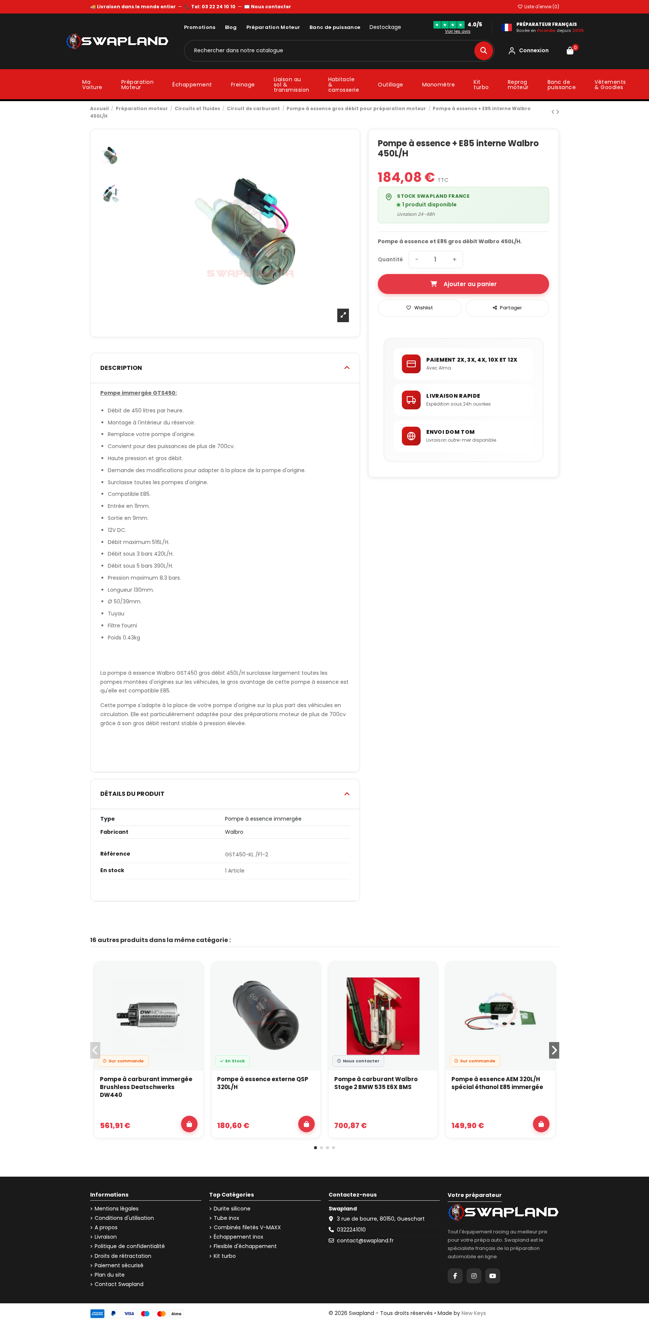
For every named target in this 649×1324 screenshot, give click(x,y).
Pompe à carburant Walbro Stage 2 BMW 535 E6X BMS (376, 1083)
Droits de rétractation (123, 1256)
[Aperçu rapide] (193, 992)
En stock (112, 870)
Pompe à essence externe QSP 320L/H (262, 1083)
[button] (315, 1147)
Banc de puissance (334, 27)
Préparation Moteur (273, 27)
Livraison (106, 1237)
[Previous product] (553, 112)
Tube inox (226, 1218)
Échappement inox (238, 1237)
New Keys (474, 1313)
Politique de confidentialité (130, 1246)
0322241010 (351, 1229)
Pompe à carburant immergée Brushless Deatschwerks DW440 (146, 1087)
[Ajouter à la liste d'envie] (193, 974)
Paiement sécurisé (119, 1265)
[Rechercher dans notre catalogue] (483, 50)
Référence (115, 853)
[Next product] (557, 112)
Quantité (390, 259)
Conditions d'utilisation (124, 1218)
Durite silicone (232, 1208)
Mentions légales (117, 1208)
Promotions (200, 27)
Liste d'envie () (541, 6)
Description (121, 368)
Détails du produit (132, 793)
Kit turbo (225, 1256)
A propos (106, 1227)
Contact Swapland (119, 1284)
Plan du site (110, 1275)
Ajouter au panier (470, 284)
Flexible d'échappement (245, 1246)
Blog (231, 27)
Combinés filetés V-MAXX (247, 1227)
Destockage (385, 27)
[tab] (225, 368)
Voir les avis (458, 31)
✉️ (267, 6)
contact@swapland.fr (365, 1240)
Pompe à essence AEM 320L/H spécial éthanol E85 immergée (497, 1083)
